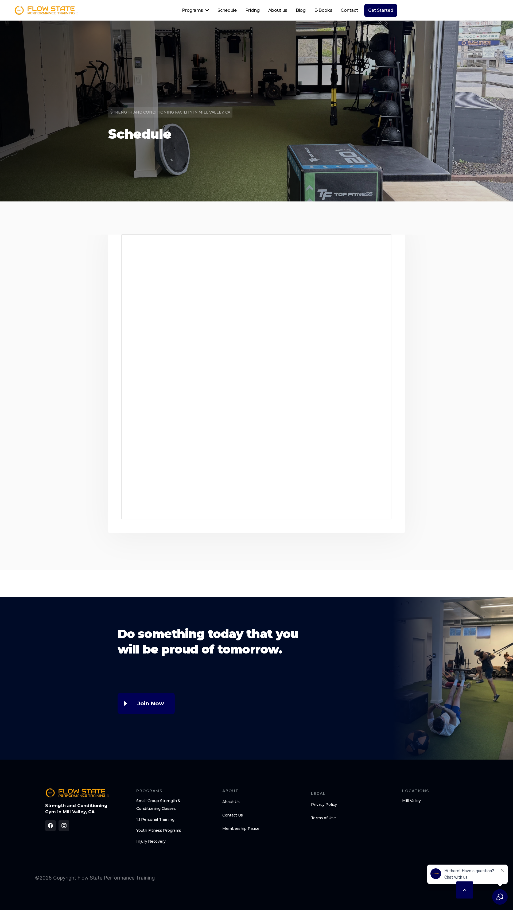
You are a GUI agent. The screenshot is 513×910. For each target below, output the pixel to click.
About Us (231, 801)
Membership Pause (240, 828)
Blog (301, 10)
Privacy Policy (324, 804)
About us (277, 10)
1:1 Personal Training (155, 819)
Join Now (150, 703)
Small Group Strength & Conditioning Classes (158, 804)
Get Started (380, 10)
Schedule (226, 10)
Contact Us (232, 815)
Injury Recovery (151, 841)
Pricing (252, 10)
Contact (349, 10)
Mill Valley (411, 800)
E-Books (323, 10)
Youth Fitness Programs (158, 830)
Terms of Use (323, 817)
